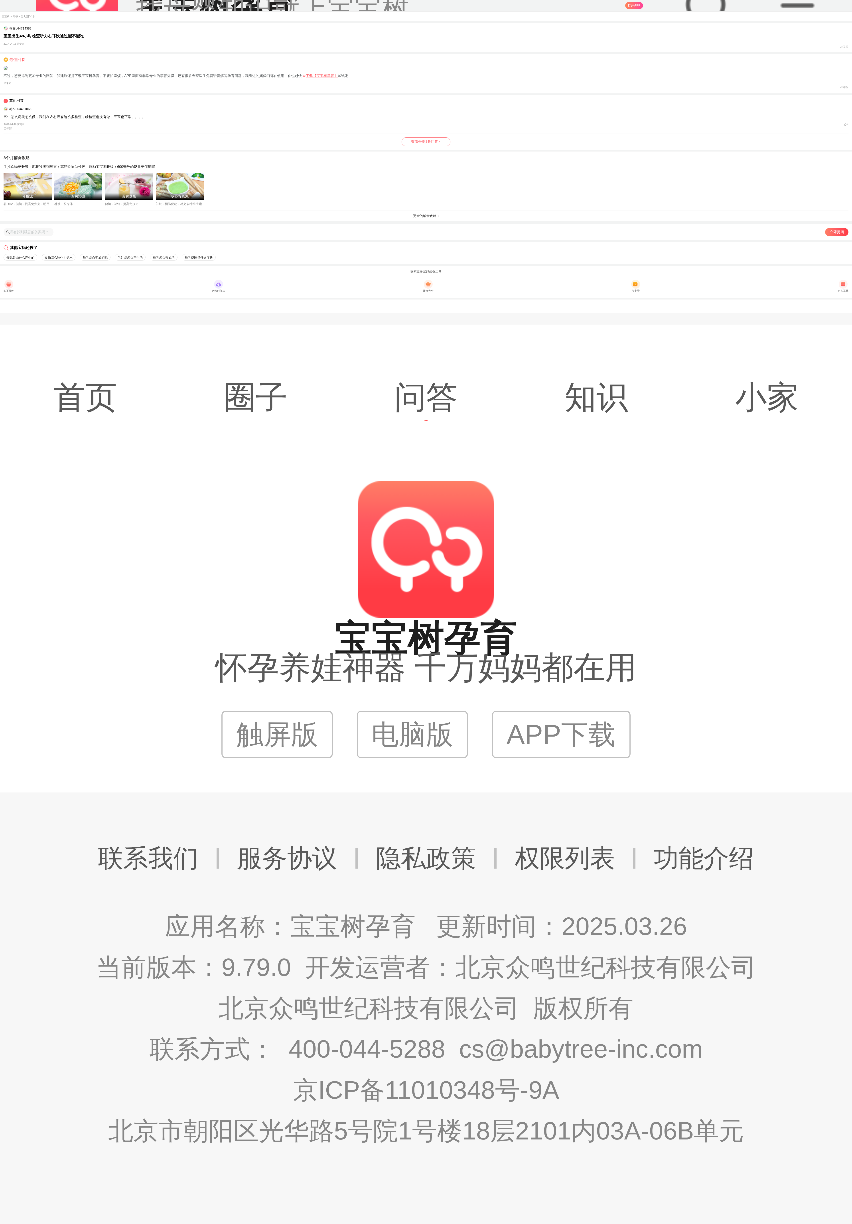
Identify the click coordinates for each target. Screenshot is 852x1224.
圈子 (255, 397)
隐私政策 (426, 858)
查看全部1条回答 (424, 142)
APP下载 (561, 734)
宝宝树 (6, 16)
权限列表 (565, 858)
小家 (767, 397)
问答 (15, 16)
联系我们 (148, 858)
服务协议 (287, 858)
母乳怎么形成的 (164, 257)
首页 (85, 397)
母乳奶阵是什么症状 (199, 257)
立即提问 (837, 232)
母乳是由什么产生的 (20, 257)
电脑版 (412, 734)
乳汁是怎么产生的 (130, 257)
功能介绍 (704, 858)
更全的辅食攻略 (424, 216)
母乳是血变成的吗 (95, 257)
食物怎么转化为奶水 (59, 257)
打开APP (634, 5)
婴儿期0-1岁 (28, 16)
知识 (596, 397)
